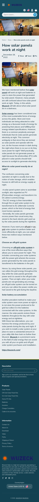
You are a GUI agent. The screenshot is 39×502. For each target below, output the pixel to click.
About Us (5, 427)
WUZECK (19, 498)
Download (5, 431)
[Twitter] (6, 478)
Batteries (5, 402)
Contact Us (5, 424)
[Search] (35, 14)
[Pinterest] (9, 478)
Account (32, 10)
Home (4, 40)
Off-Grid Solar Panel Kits (10, 393)
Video (4, 434)
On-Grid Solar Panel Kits (10, 396)
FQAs (4, 437)
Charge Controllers (8, 408)
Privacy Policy (6, 443)
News (10, 40)
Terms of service (7, 446)
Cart (36, 10)
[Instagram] (12, 478)
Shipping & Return (8, 440)
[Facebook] (3, 478)
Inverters (5, 405)
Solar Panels (6, 389)
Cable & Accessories (9, 411)
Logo (15, 5)
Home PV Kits (6, 399)
